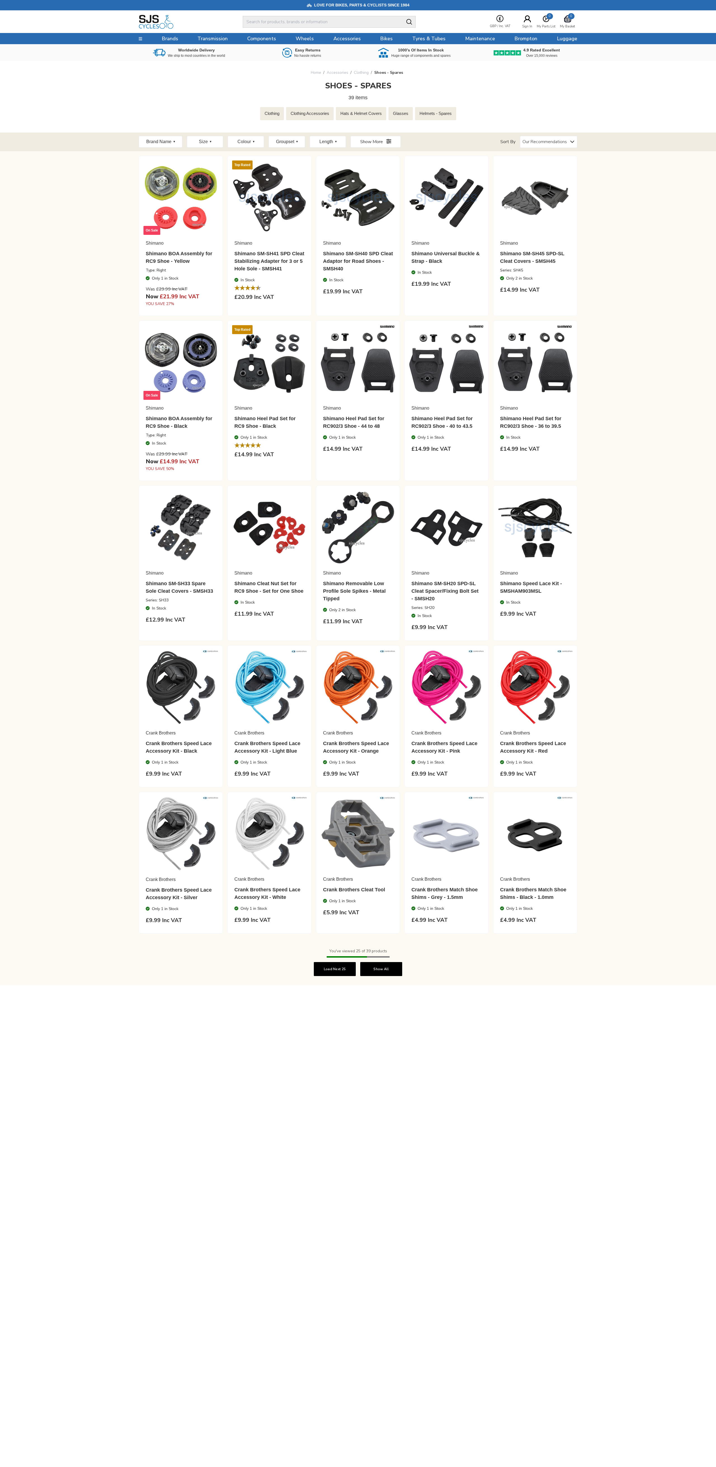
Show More (372, 142)
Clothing (361, 72)
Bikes (386, 38)
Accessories (337, 72)
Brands (170, 38)
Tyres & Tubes (429, 38)
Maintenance (480, 38)
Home (316, 72)
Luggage (567, 38)
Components (261, 38)
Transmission (212, 38)
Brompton (525, 38)
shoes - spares (388, 72)
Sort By (507, 142)
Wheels (305, 38)
